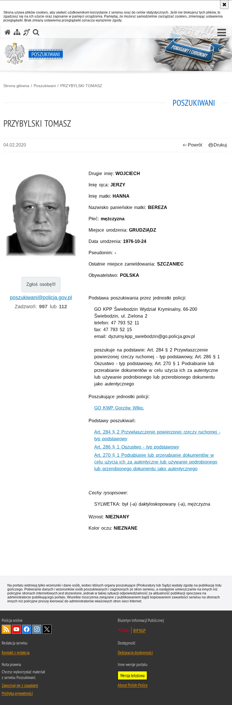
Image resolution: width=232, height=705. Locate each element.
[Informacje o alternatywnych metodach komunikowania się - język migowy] (26, 32)
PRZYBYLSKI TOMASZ (81, 85)
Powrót (195, 145)
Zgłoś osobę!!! (40, 284)
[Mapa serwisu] (17, 32)
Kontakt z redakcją (15, 652)
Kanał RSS (6, 629)
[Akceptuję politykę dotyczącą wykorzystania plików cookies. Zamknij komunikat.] (224, 4)
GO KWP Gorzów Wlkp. (119, 408)
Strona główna (16, 85)
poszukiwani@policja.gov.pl (41, 297)
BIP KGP (139, 630)
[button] (221, 33)
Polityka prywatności (17, 693)
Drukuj (220, 145)
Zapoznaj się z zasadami (20, 685)
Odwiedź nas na (16, 629)
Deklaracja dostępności (135, 652)
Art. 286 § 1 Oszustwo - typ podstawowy (136, 447)
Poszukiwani (45, 85)
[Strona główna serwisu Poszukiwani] (8, 32)
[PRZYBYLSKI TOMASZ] (41, 211)
